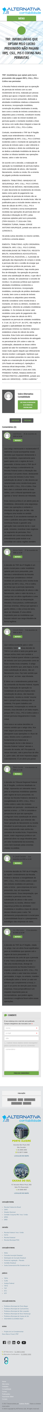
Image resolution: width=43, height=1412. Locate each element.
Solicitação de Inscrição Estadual (15, 1258)
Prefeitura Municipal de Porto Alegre (16, 1306)
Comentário (11, 1049)
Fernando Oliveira (18, 630)
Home (4, 1381)
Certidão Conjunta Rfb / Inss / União (16, 1214)
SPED (6, 1217)
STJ (5, 1291)
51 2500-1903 (22, 1150)
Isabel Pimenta (17, 434)
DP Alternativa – (14, 1352)
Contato (4, 1399)
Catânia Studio (24, 1403)
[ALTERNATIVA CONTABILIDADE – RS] (21, 10)
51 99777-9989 (22, 1152)
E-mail (8, 1033)
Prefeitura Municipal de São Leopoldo (16, 1311)
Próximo (27, 420)
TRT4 (6, 1286)
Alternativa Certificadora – (17, 1354)
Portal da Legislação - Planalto (14, 1260)
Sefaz (6, 1253)
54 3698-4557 (22, 1189)
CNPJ (6, 1209)
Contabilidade (12, 1099)
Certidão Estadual (10, 1263)
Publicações (6, 1394)
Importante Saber (30, 1099)
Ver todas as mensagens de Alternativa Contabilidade (27, 404)
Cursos (20, 1099)
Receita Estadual (9, 1237)
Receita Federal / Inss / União (14, 1232)
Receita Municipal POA (11, 1240)
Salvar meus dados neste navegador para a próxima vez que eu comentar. (20, 1044)
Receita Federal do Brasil (12, 1207)
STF (5, 1293)
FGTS (6, 1235)
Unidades (5, 1386)
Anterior (15, 420)
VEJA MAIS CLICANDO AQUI (13, 1319)
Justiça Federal (9, 1283)
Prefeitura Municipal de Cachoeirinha (16, 1308)
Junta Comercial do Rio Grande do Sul (17, 1265)
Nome (8, 1028)
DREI (6, 1219)
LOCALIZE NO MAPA (21, 1156)
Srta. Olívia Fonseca (18, 930)
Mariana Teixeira (18, 550)
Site (7, 1038)
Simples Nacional (9, 1212)
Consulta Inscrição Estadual (13, 1255)
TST (5, 1288)
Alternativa (5, 1384)
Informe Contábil (16, 1103)
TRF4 (6, 1278)
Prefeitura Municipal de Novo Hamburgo (17, 1314)
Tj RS (6, 1281)
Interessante (27, 1103)
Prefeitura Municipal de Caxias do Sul (16, 1316)
